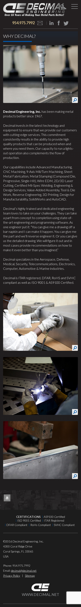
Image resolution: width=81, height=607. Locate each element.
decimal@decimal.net (24, 570)
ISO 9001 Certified (29, 520)
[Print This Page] (7, 498)
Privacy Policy (11, 575)
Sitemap (30, 575)
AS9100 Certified (54, 517)
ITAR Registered (54, 520)
